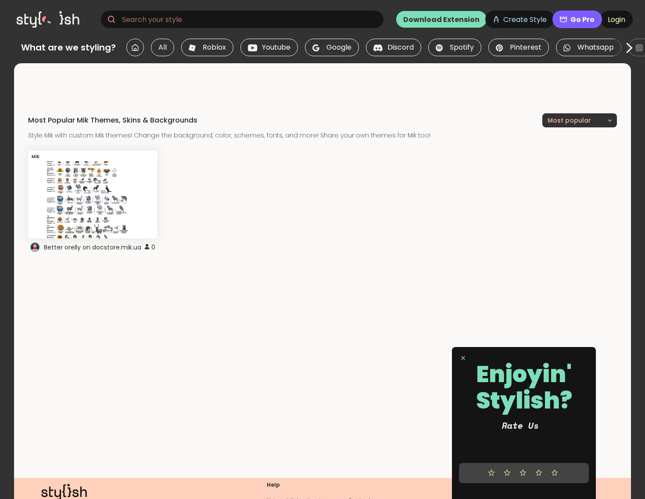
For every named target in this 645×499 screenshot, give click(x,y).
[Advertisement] (322, 83)
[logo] (55, 19)
